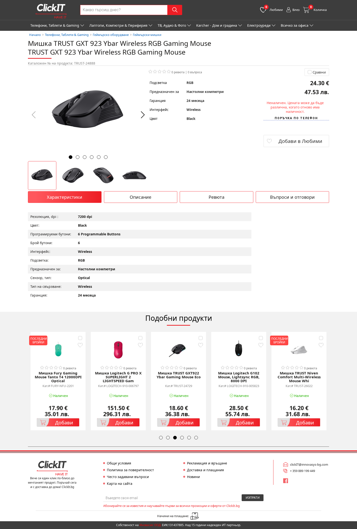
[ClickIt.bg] (51, 11)
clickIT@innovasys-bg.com (309, 464)
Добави (64, 422)
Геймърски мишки (147, 34)
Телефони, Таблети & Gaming (54, 25)
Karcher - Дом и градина (216, 25)
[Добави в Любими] (80, 345)
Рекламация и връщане (207, 463)
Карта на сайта (119, 483)
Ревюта (216, 197)
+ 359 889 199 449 (302, 471)
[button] (142, 114)
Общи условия (119, 463)
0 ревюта (178, 72)
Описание (140, 197)
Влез (295, 10)
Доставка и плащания (205, 470)
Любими (274, 8)
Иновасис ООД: (150, 525)
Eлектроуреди (259, 25)
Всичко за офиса (294, 25)
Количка (318, 8)
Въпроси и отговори (292, 197)
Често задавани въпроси (128, 477)
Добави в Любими (300, 141)
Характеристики (64, 197)
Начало (35, 34)
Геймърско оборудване (111, 34)
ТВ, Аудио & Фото (172, 25)
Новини (193, 477)
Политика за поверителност (130, 470)
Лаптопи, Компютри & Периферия (118, 25)
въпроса (195, 72)
